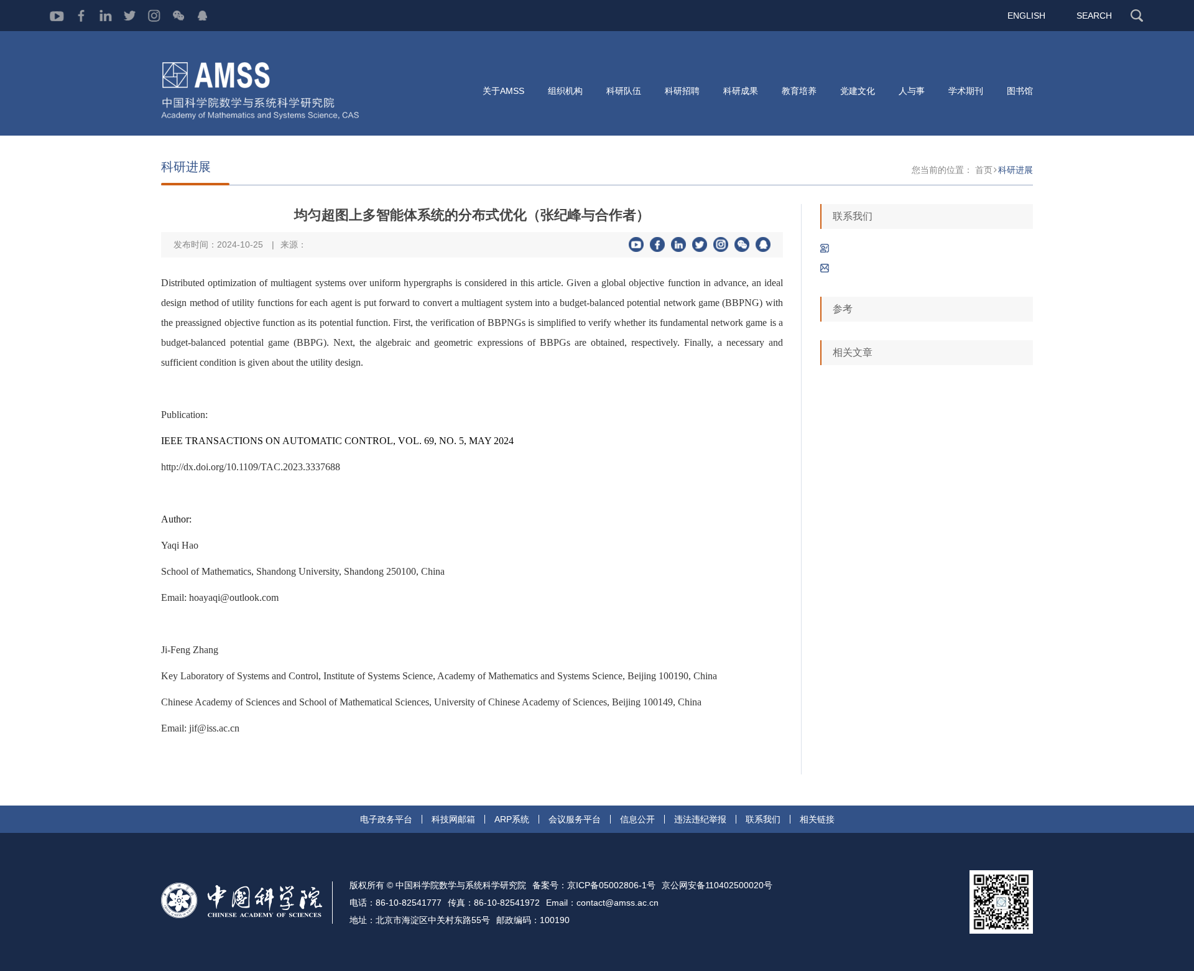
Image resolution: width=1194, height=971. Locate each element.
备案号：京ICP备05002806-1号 (593, 885)
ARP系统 (511, 819)
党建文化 (857, 91)
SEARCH (1094, 16)
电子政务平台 (386, 819)
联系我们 (763, 819)
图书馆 (1020, 91)
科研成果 (740, 91)
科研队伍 (623, 91)
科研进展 (1015, 170)
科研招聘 (682, 91)
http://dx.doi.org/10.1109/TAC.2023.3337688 (250, 467)
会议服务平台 (574, 819)
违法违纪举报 (700, 819)
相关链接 (817, 819)
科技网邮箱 (453, 819)
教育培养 (799, 91)
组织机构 (565, 91)
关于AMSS (503, 91)
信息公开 (637, 819)
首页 (984, 170)
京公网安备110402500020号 (717, 885)
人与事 (912, 91)
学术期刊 (965, 91)
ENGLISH (1026, 16)
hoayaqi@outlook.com (234, 597)
